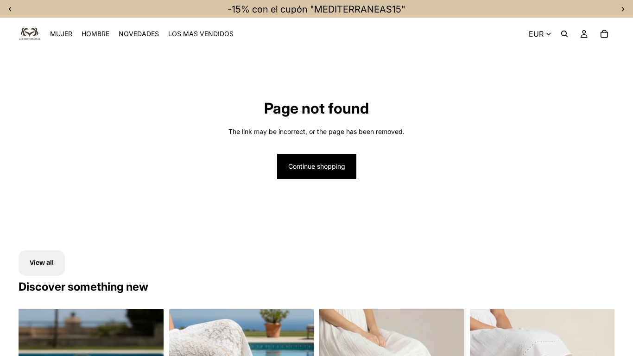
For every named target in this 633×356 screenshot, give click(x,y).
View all (42, 263)
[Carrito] (604, 34)
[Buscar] (564, 34)
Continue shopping (316, 166)
